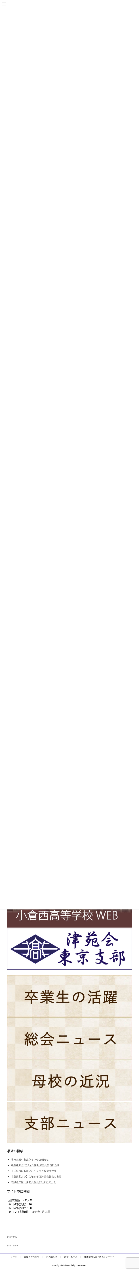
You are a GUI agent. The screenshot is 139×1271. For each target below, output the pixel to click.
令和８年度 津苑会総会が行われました (33, 1182)
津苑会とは (51, 1256)
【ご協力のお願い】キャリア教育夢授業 (33, 1170)
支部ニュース (70, 1256)
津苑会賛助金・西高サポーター (99, 1256)
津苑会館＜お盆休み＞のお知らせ (30, 1159)
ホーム (13, 1256)
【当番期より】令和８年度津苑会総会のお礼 (36, 1176)
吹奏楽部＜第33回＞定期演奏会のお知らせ (35, 1165)
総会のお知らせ (31, 1256)
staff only (12, 1245)
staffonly (12, 1236)
